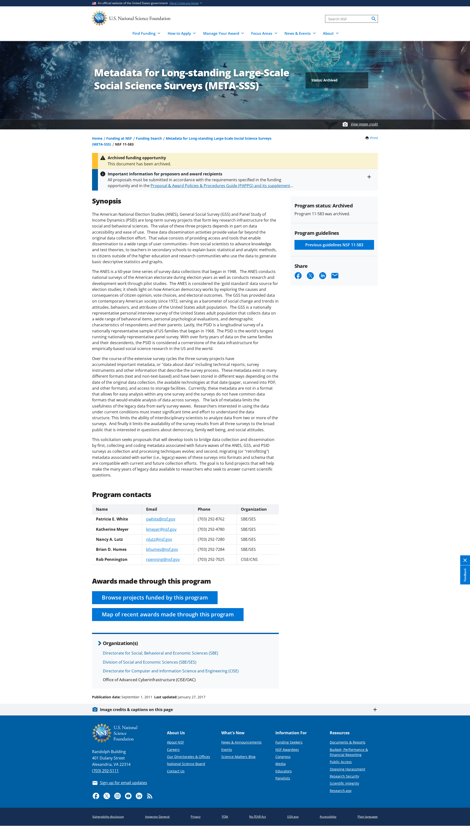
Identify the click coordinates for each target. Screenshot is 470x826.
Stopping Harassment (347, 769)
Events (226, 749)
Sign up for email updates (123, 782)
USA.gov (293, 817)
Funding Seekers (289, 742)
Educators (283, 771)
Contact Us (176, 771)
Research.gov (341, 790)
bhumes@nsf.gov (162, 549)
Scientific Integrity (344, 783)
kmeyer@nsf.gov (161, 529)
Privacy (195, 817)
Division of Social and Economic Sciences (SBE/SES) (149, 662)
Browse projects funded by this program (155, 597)
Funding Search (149, 138)
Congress (283, 756)
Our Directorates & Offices (188, 756)
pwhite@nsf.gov (160, 519)
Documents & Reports (347, 742)
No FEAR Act (257, 817)
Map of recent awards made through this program (168, 614)
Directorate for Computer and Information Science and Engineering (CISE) (171, 671)
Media (280, 763)
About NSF (175, 742)
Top (459, 678)
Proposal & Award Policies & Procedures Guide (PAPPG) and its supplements (221, 185)
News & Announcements (241, 742)
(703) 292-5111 (105, 770)
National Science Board (186, 763)
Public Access (341, 761)
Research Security (344, 776)
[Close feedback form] (465, 560)
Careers (173, 749)
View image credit (364, 124)
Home (97, 138)
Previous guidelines (334, 245)
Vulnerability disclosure (108, 817)
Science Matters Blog (238, 756)
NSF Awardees (287, 749)
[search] (374, 19)
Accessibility (328, 817)
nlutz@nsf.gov (159, 539)
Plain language (368, 817)
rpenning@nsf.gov (163, 559)
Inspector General (157, 817)
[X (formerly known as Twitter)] (107, 796)
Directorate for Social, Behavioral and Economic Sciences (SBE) (160, 653)
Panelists (282, 778)
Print (374, 138)
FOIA (225, 817)
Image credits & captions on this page (136, 709)
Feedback (465, 575)
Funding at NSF (119, 138)
